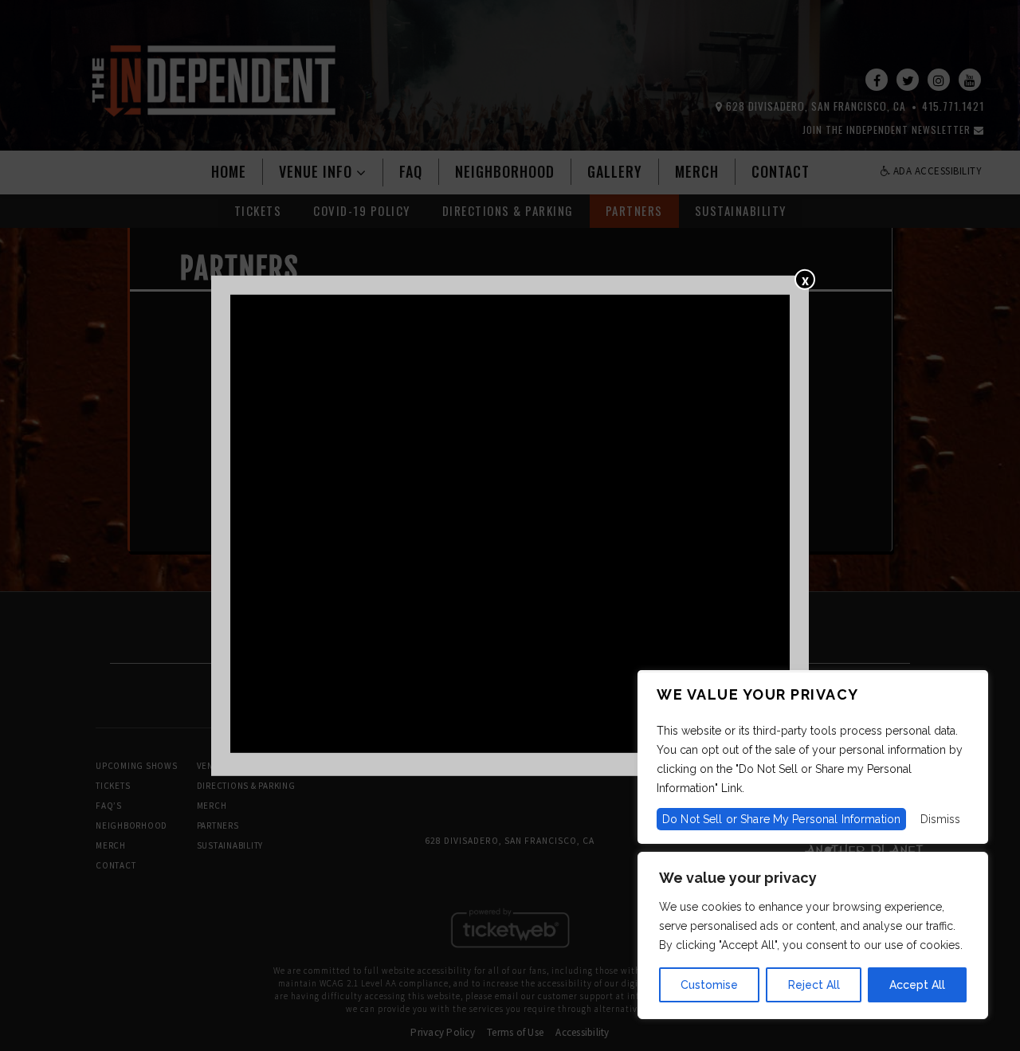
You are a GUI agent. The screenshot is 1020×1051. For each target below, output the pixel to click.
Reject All (814, 984)
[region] (813, 935)
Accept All (917, 984)
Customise (709, 984)
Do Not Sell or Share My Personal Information (781, 819)
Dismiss (940, 819)
